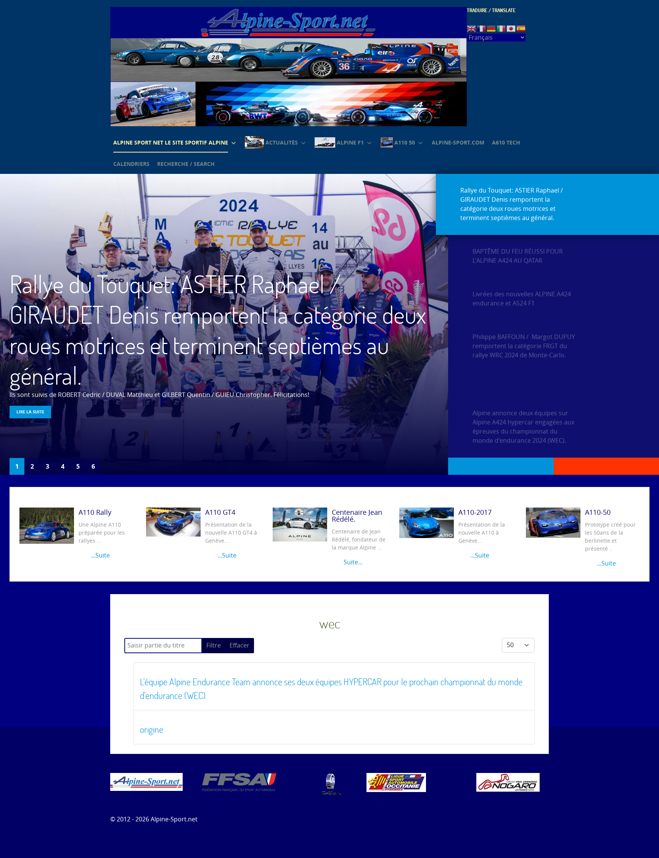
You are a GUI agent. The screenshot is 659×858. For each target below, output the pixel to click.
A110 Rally (95, 512)
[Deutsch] (492, 28)
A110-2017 (475, 512)
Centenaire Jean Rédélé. (357, 516)
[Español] (521, 28)
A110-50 (598, 512)
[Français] (482, 28)
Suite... (352, 562)
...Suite (99, 555)
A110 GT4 (220, 512)
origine (151, 729)
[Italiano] (501, 28)
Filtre (213, 645)
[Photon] (146, 781)
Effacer (239, 645)
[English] (472, 28)
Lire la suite (30, 412)
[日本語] (511, 28)
